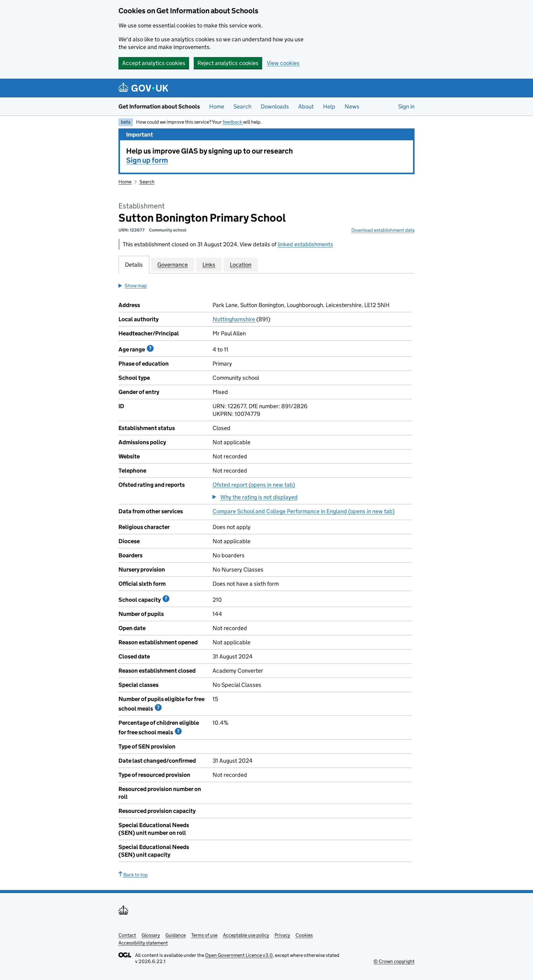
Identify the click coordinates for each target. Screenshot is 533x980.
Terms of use (204, 935)
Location (240, 264)
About (306, 106)
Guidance (175, 935)
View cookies (283, 63)
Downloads (275, 106)
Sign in (406, 106)
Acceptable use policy (246, 935)
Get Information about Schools (159, 106)
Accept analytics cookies (153, 63)
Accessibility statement (143, 943)
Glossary (151, 935)
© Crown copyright (394, 961)
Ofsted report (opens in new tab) (254, 484)
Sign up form (147, 160)
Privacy (282, 935)
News (352, 106)
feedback (233, 122)
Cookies (304, 935)
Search (242, 106)
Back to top (135, 875)
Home (216, 106)
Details (134, 264)
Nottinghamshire (234, 319)
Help (329, 106)
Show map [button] (136, 286)
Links (208, 264)
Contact (127, 935)
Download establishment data (383, 230)
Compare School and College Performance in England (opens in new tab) (304, 511)
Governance (172, 264)
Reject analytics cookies (227, 63)
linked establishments (305, 244)
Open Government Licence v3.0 (239, 955)
